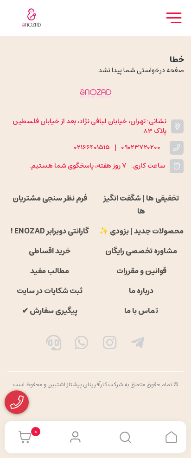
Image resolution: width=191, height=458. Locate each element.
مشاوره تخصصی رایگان (141, 251)
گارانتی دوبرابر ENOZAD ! (50, 231)
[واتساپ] (81, 344)
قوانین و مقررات (141, 270)
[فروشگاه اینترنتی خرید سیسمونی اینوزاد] (95, 93)
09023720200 (140, 147)
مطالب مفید (49, 270)
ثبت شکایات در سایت (50, 290)
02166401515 (92, 147)
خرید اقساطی (49, 251)
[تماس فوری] (53, 344)
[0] (22, 437)
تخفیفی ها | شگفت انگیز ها (141, 205)
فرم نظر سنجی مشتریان (50, 198)
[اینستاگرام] (109, 344)
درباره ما (141, 290)
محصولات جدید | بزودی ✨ (141, 231)
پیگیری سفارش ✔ (49, 310)
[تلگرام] (137, 344)
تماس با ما (141, 310)
